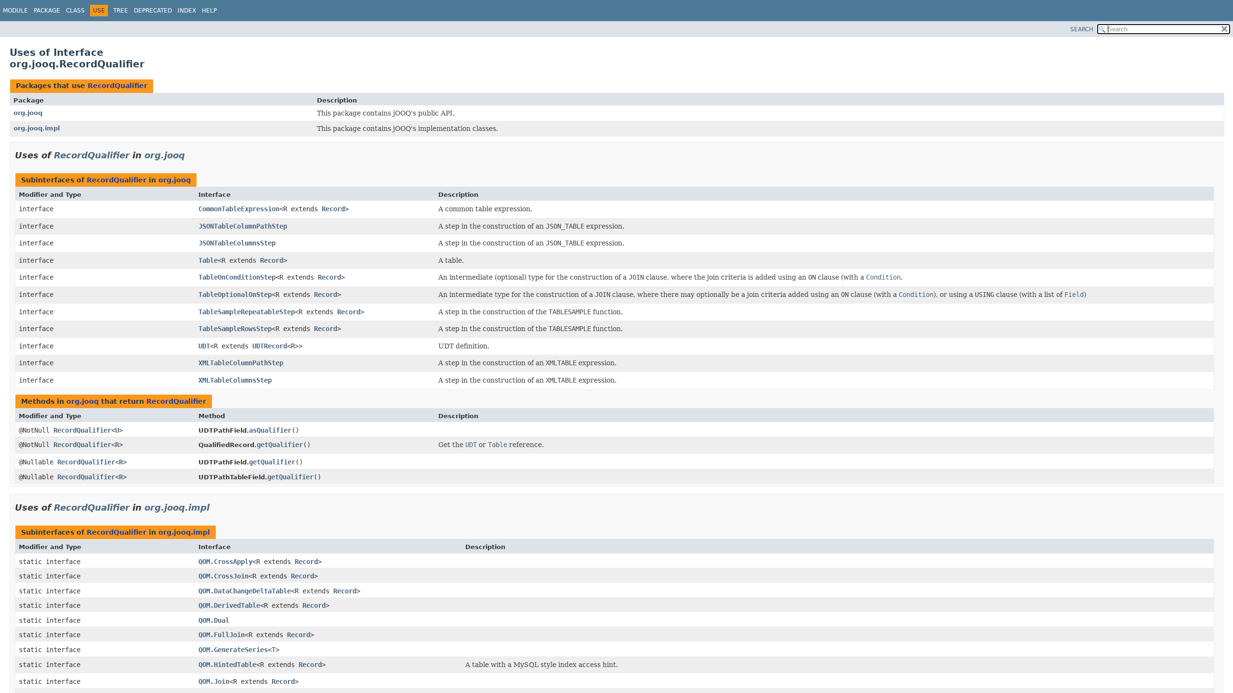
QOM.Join (213, 681)
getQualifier (280, 445)
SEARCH (1081, 29)
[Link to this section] (192, 155)
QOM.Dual (213, 620)
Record (333, 209)
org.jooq (27, 112)
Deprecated (153, 10)
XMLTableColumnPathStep (240, 363)
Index (187, 10)
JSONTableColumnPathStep (242, 226)
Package (47, 10)
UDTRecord (269, 346)
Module (15, 10)
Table (208, 260)
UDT (204, 346)
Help (209, 10)
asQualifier (270, 430)
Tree (120, 10)
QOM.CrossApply (225, 561)
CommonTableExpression (238, 209)
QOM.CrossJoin (223, 576)
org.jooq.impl (36, 128)
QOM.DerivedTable (229, 605)
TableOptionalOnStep (235, 294)
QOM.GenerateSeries (233, 650)
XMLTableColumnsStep (235, 380)
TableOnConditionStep (236, 277)
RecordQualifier (117, 86)
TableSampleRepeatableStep (246, 312)
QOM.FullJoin (221, 635)
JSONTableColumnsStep (236, 243)
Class (75, 10)
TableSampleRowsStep (235, 329)
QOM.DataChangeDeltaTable (244, 591)
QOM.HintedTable (227, 664)
